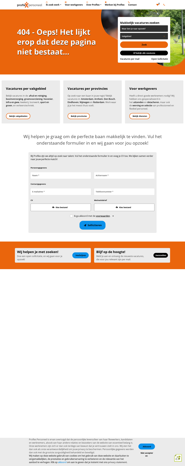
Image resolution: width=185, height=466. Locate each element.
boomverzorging (14, 98)
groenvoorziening (33, 98)
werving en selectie (142, 105)
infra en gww (12, 102)
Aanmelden (160, 255)
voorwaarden (103, 215)
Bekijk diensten (140, 116)
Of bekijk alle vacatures (144, 53)
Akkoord (147, 446)
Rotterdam (98, 102)
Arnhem (98, 98)
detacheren (153, 102)
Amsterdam (87, 98)
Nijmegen (85, 102)
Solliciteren (94, 225)
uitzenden (138, 102)
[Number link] (165, 4)
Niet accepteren (147, 454)
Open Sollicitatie (159, 58)
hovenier (48, 98)
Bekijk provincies (79, 116)
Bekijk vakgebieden (18, 116)
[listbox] (144, 36)
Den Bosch (109, 98)
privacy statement (117, 462)
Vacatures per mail (129, 58)
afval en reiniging (38, 95)
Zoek (144, 44)
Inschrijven (81, 255)
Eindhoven (73, 102)
